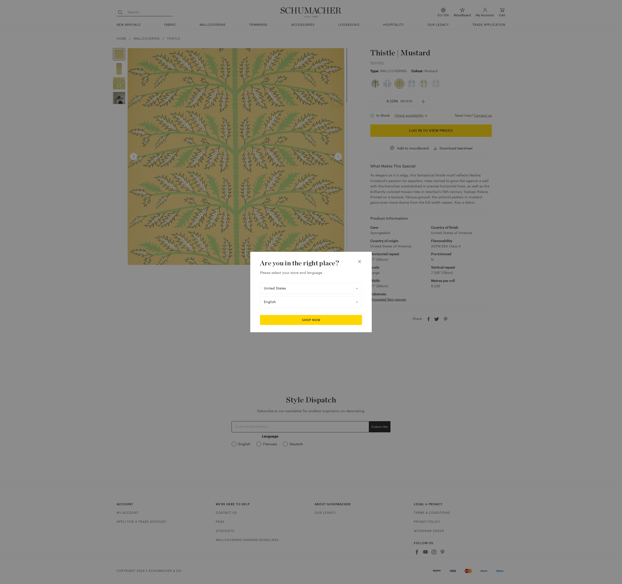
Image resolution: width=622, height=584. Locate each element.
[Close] (359, 261)
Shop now (311, 320)
